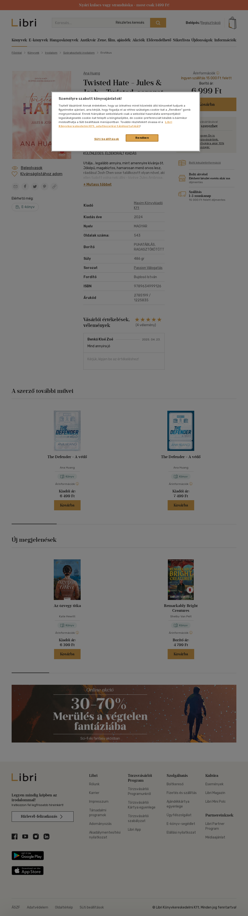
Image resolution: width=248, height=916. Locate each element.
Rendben (142, 137)
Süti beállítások (106, 139)
